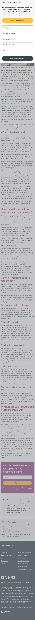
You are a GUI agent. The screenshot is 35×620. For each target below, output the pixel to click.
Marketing (9, 39)
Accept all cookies (17, 20)
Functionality (10, 45)
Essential (9, 28)
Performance (10, 33)
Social (8, 50)
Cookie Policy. (26, 14)
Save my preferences (17, 58)
